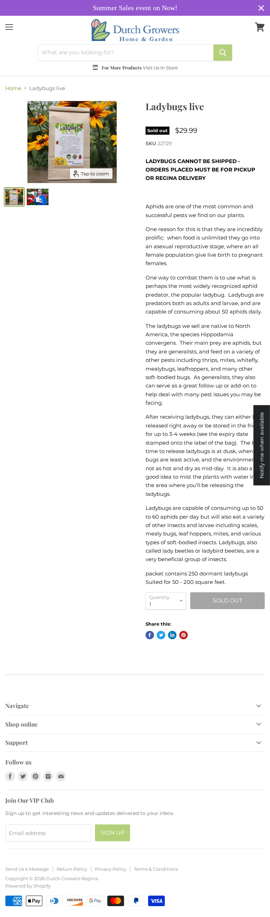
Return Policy (72, 869)
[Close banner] (261, 8)
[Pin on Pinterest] (183, 635)
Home (13, 88)
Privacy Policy (110, 869)
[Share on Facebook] (150, 635)
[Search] (222, 53)
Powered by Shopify (28, 886)
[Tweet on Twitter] (161, 635)
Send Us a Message (27, 869)
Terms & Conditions (156, 869)
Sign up (112, 832)
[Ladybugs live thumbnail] (14, 197)
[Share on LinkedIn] (172, 635)
